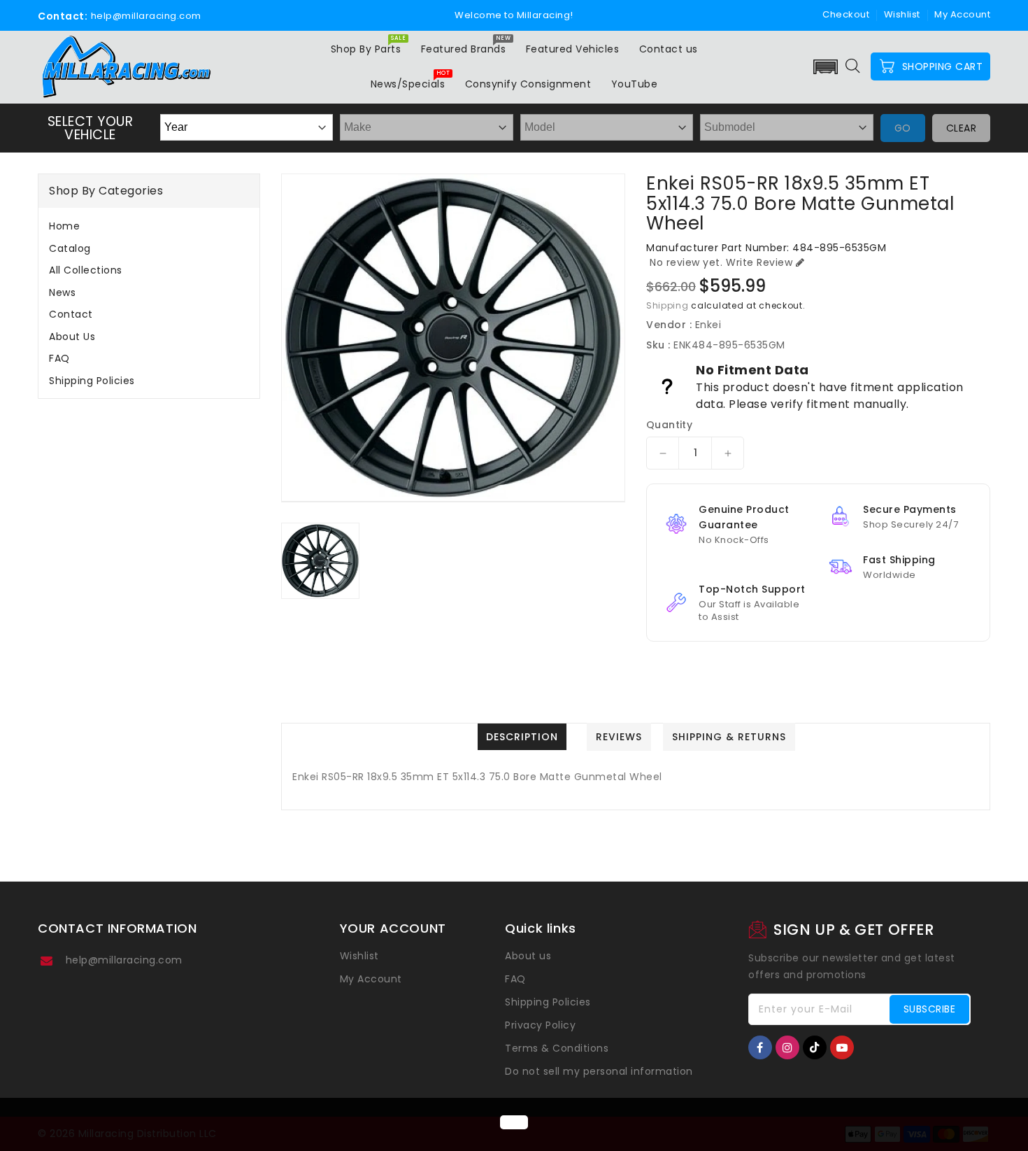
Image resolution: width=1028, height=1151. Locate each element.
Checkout (845, 14)
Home (64, 226)
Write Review (759, 262)
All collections (85, 270)
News (62, 292)
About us (72, 337)
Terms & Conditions (556, 1048)
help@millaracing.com (124, 960)
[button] (826, 67)
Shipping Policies (92, 381)
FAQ (59, 358)
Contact (71, 314)
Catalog (70, 248)
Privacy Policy (540, 1025)
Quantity (669, 425)
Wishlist (902, 14)
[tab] (149, 226)
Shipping (667, 305)
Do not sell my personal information (599, 1071)
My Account (371, 979)
